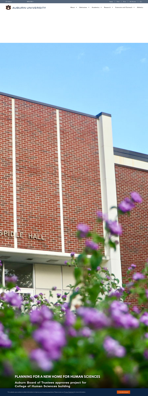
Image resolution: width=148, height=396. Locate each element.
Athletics (140, 7)
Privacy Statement (69, 392)
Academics (96, 7)
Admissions (83, 7)
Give (125, 1)
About (72, 7)
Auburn (10, 1)
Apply (111, 1)
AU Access (133, 1)
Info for (30, 1)
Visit (118, 1)
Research (107, 7)
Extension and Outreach (123, 7)
